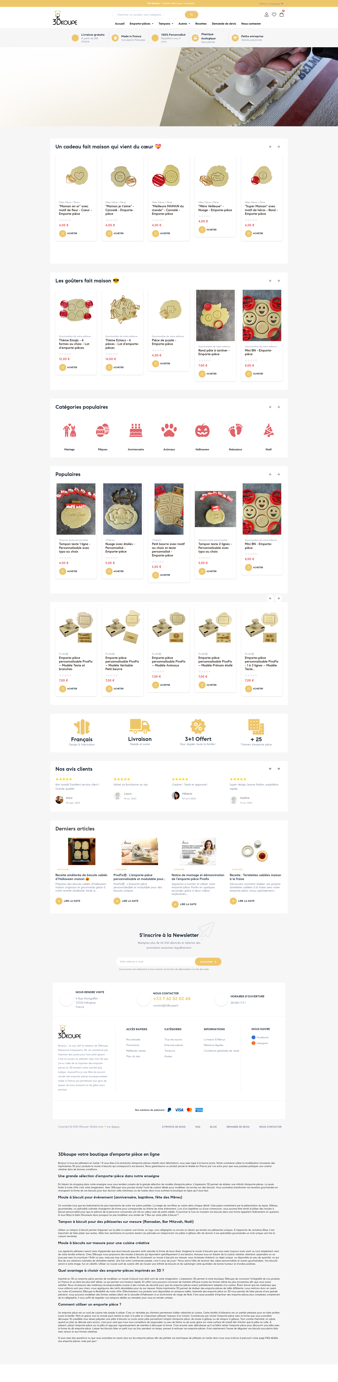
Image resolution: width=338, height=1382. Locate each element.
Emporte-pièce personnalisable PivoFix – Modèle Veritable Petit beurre (76, 663)
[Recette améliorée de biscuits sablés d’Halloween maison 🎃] (81, 851)
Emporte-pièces (173, 1045)
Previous (270, 146)
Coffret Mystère (253, 654)
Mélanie (187, 793)
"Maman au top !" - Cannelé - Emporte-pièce (259, 210)
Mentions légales (213, 1045)
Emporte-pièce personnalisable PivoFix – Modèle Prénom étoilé (169, 661)
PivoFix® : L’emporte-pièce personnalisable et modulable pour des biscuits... (139, 879)
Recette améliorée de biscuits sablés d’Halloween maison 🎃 (81, 877)
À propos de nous (174, 1126)
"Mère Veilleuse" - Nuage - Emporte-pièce (169, 208)
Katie (69, 798)
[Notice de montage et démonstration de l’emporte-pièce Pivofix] (198, 851)
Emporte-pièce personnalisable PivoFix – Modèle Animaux (122, 661)
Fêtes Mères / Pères (69, 202)
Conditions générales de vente (221, 1050)
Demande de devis (238, 1126)
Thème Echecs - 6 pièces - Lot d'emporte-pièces (76, 344)
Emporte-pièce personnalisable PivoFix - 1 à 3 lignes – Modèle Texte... (215, 663)
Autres (168, 1056)
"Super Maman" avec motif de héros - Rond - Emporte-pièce (214, 210)
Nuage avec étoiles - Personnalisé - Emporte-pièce (73, 547)
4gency (115, 1126)
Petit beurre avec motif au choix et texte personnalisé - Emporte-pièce (121, 549)
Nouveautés (133, 1039)
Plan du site (133, 1056)
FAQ (197, 1126)
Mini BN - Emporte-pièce (212, 352)
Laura (128, 793)
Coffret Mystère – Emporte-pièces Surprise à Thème (257, 661)
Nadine (245, 798)
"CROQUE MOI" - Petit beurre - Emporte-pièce (262, 352)
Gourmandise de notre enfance (75, 336)
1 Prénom (63, 540)
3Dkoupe (84, 1126)
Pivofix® (63, 654)
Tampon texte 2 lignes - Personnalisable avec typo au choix (168, 547)
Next (278, 146)
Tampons (169, 1050)
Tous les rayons (173, 1039)
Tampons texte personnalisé (166, 540)
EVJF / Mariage (253, 540)
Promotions (132, 1045)
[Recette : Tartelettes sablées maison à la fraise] (256, 851)
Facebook (263, 1037)
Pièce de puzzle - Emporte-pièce (117, 342)
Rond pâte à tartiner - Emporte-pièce (167, 352)
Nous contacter (270, 1126)
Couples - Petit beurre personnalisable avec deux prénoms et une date (260, 549)
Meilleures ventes (136, 1050)
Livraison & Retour (214, 1039)
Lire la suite (72, 900)
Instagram (262, 1043)
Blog (213, 1126)
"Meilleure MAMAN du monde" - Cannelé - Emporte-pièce (121, 210)
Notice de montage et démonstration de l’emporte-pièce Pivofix (198, 877)
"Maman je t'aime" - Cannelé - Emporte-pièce (73, 210)
